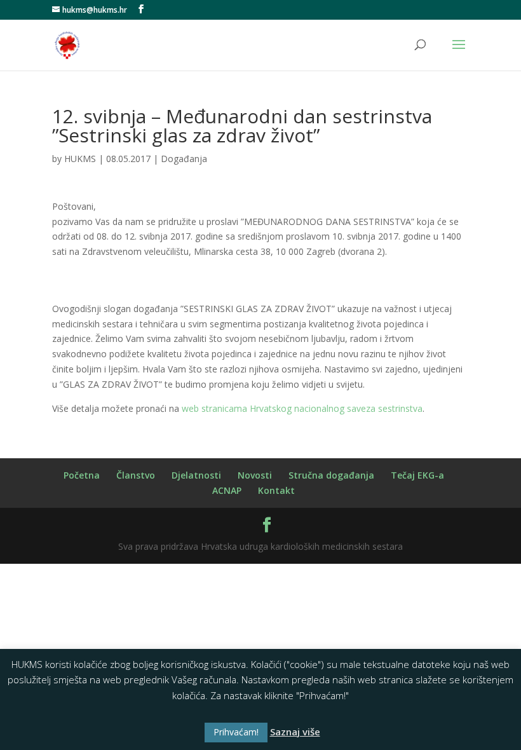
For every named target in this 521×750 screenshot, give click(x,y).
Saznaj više (295, 731)
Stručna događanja (331, 475)
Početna (82, 475)
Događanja (184, 159)
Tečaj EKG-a (417, 475)
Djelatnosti (196, 475)
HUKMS (80, 159)
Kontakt (276, 490)
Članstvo (135, 475)
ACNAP (226, 490)
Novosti (255, 475)
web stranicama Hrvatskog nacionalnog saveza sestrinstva (302, 408)
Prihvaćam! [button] (236, 732)
